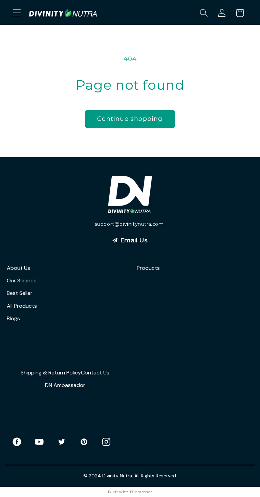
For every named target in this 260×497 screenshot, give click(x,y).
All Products (22, 305)
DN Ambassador (65, 385)
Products (148, 268)
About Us (18, 268)
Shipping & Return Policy (51, 372)
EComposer (141, 492)
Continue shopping (129, 119)
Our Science (22, 280)
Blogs (13, 318)
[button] (17, 13)
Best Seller (19, 293)
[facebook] (20, 441)
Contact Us (95, 372)
